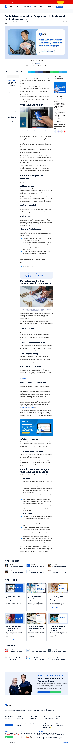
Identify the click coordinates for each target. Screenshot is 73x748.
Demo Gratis (59, 6)
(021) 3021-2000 (24, 733)
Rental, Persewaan (34, 723)
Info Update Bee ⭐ (47, 727)
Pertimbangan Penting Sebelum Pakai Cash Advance (12, 94)
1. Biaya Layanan (12, 85)
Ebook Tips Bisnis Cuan (48, 725)
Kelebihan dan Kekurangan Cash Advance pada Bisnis (12, 116)
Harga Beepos (7, 720)
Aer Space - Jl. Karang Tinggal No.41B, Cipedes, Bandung (50, 734)
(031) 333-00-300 (32, 733)
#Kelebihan (11, 119)
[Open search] (67, 6)
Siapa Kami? (58, 716)
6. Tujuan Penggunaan (13, 110)
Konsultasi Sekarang (43, 692)
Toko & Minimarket (21, 720)
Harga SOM (7, 722)
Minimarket (32, 720)
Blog (44, 716)
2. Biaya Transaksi (12, 87)
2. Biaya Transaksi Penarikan (12, 99)
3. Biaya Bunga (11, 89)
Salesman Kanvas (20, 718)
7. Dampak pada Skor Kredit (13, 112)
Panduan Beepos (46, 722)
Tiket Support (59, 722)
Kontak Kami (58, 720)
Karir (57, 718)
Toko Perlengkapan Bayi (35, 722)
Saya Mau (60, 2)
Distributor (19, 716)
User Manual (45, 723)
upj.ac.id (32, 135)
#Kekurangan (11, 121)
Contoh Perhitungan (12, 90)
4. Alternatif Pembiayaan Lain (12, 104)
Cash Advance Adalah (12, 80)
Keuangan (38, 63)
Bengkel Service (33, 718)
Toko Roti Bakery (33, 716)
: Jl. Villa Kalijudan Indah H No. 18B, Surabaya (47, 733)
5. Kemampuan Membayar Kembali (12, 107)
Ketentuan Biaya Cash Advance (12, 83)
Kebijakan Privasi (59, 725)
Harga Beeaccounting (9, 716)
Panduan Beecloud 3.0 (47, 720)
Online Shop (19, 725)
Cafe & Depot (20, 722)
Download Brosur (9, 725)
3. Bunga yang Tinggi (13, 102)
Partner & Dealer (59, 723)
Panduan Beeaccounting (48, 718)
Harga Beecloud (8, 718)
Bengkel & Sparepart (21, 723)
